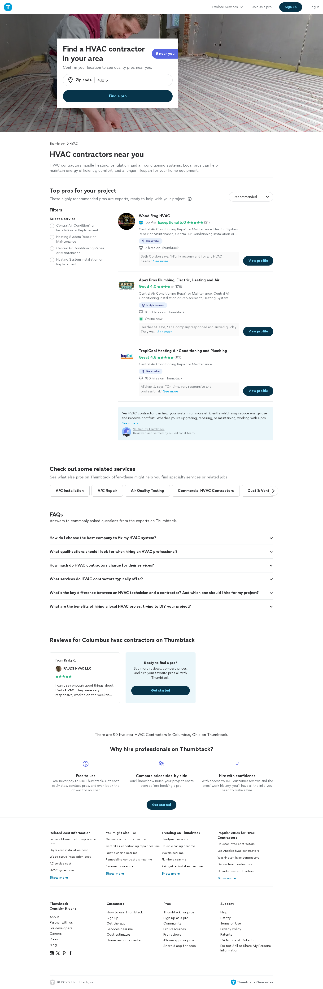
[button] (147, 222)
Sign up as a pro (175, 918)
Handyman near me (175, 839)
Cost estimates (119, 935)
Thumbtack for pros (178, 912)
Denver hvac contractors (235, 864)
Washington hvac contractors (238, 857)
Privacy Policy (230, 929)
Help (223, 912)
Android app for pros (179, 946)
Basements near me (119, 866)
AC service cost (60, 863)
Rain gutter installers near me (182, 866)
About (54, 917)
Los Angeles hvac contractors (238, 850)
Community (172, 923)
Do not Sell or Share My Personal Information (245, 948)
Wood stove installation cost (70, 856)
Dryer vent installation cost (69, 850)
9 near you (165, 53)
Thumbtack (57, 143)
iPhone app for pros (178, 940)
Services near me (120, 929)
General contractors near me (126, 839)
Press (54, 939)
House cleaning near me (178, 846)
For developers (61, 928)
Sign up (112, 918)
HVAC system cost (63, 870)
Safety (225, 918)
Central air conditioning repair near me (133, 846)
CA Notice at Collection (239, 940)
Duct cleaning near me (121, 853)
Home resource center (124, 940)
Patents (226, 935)
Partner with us (61, 922)
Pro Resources (174, 929)
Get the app (116, 923)
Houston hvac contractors (236, 844)
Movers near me (172, 853)
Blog (53, 945)
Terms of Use (230, 923)
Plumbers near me (174, 859)
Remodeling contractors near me (129, 859)
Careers (56, 934)
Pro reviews (172, 935)
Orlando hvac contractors (235, 871)
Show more (59, 878)
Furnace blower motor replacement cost (74, 841)
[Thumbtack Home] (8, 7)
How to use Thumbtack (125, 912)
